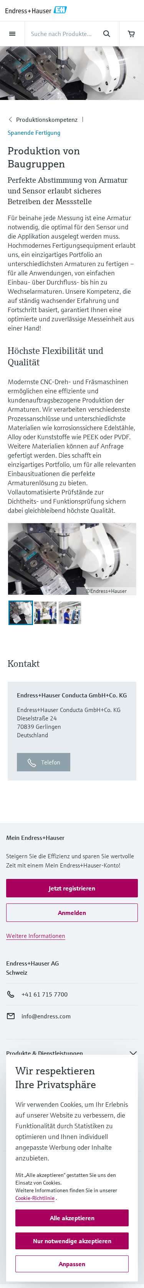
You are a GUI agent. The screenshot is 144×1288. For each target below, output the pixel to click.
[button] (72, 888)
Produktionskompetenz (47, 119)
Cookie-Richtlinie (35, 1198)
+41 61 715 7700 (45, 994)
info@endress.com (46, 1016)
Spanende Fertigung (34, 132)
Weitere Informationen (35, 935)
